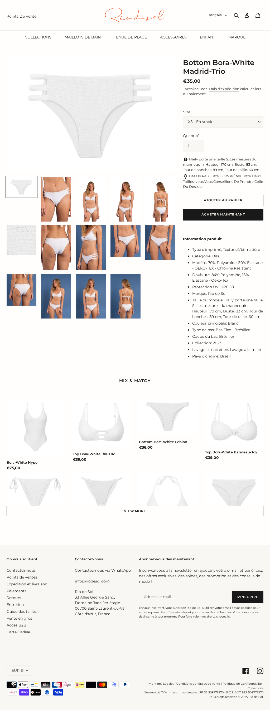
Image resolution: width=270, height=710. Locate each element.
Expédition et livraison (27, 584)
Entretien (15, 604)
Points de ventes (22, 577)
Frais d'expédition (224, 89)
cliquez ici (223, 616)
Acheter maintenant (223, 214)
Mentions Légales (161, 683)
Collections (255, 688)
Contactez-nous (21, 570)
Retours (14, 597)
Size (186, 112)
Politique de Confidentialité (242, 683)
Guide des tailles (22, 611)
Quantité (191, 135)
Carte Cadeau (19, 632)
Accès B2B (16, 625)
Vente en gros (19, 618)
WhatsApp (121, 570)
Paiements (16, 591)
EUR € (17, 670)
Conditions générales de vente (198, 683)
